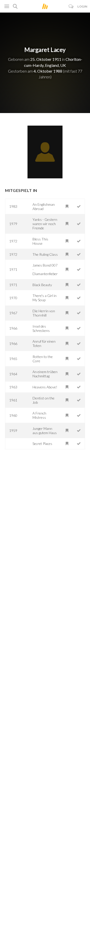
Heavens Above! (44, 387)
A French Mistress (39, 415)
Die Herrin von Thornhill (43, 313)
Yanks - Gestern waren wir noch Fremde (44, 223)
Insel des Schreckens (41, 328)
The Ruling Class (45, 254)
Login (83, 6)
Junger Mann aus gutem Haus (44, 430)
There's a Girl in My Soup (44, 297)
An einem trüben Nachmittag (45, 374)
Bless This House (40, 241)
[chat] (71, 6)
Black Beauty (42, 285)
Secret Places (42, 443)
